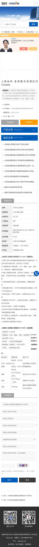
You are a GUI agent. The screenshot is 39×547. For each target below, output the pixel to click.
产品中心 (20, 32)
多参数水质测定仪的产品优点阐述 (17, 144)
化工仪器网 (19, 544)
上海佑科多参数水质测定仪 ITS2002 (19, 496)
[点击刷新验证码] (22, 465)
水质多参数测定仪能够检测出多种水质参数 (20, 155)
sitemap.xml (22, 541)
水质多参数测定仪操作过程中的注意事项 (19, 150)
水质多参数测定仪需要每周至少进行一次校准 (21, 166)
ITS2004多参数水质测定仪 (16, 500)
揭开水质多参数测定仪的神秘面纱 (17, 176)
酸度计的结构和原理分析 (13, 187)
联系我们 (29, 122)
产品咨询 (9, 122)
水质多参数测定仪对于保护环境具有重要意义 (21, 182)
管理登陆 (28, 544)
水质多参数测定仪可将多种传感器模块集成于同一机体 (21, 160)
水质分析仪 (30, 32)
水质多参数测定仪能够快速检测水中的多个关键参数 (21, 171)
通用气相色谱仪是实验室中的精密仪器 (18, 192)
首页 (13, 32)
